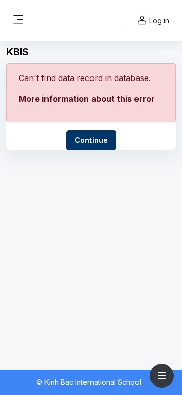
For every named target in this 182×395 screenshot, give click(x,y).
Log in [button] (159, 20)
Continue (91, 140)
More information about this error (87, 99)
